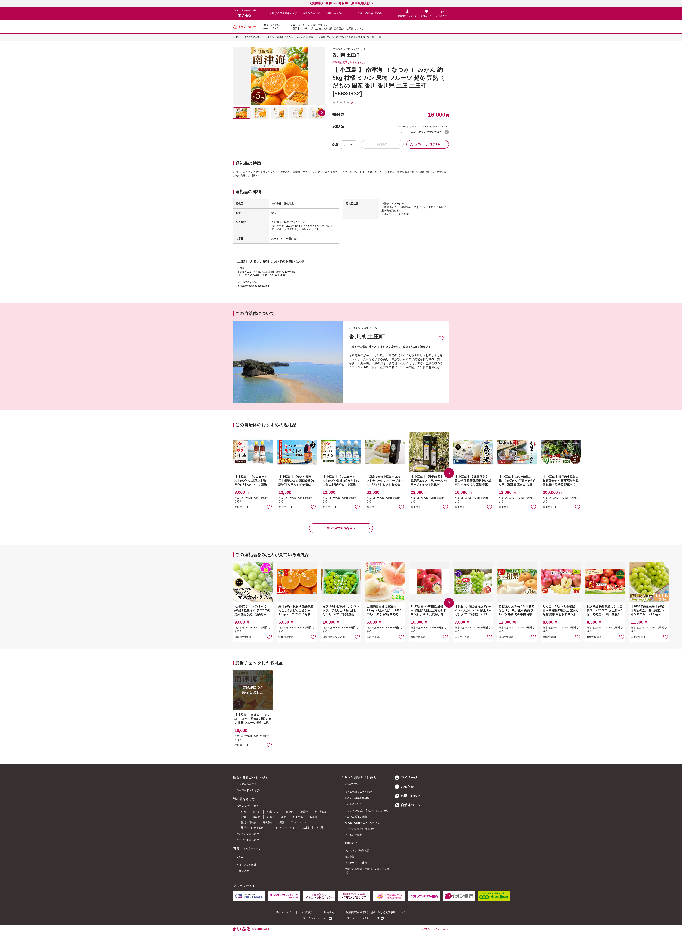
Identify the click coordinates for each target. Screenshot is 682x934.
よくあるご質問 (353, 835)
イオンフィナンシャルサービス (362, 918)
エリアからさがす (246, 784)
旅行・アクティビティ (253, 827)
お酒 (243, 817)
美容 (281, 822)
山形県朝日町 (374, 636)
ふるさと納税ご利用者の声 (359, 829)
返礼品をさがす (311, 13)
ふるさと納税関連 (246, 864)
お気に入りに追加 (441, 338)
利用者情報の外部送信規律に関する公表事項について (375, 912)
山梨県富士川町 (243, 636)
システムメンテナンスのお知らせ (309, 24)
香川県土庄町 (241, 507)
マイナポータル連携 (356, 862)
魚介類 (256, 811)
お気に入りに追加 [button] (269, 506)
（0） (356, 102)
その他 (319, 827)
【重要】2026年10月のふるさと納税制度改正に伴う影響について (326, 28)
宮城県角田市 (506, 636)
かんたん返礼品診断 (356, 816)
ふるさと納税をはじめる (368, 13)
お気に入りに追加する (427, 144)
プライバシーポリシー (315, 918)
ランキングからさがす (249, 833)
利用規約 (329, 912)
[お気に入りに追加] (441, 338)
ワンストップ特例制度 (357, 850)
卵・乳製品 (321, 811)
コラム (240, 857)
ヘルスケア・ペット (284, 827)
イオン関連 (243, 870)
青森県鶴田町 (550, 636)
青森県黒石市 (418, 636)
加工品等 (298, 817)
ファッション (298, 822)
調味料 (313, 817)
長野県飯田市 (594, 636)
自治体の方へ (410, 805)
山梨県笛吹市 (638, 636)
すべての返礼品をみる (341, 528)
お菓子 (270, 817)
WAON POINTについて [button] (447, 132)
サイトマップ (283, 912)
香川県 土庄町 (345, 55)
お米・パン (273, 811)
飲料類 (256, 817)
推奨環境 (307, 912)
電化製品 (268, 822)
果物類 (290, 811)
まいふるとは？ (353, 804)
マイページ (409, 777)
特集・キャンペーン (337, 13)
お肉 (243, 811)
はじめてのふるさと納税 (358, 792)
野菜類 (304, 811)
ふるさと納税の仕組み (357, 798)
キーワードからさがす (249, 790)
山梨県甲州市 (462, 636)
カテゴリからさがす (248, 805)
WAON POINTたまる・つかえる (362, 822)
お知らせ (407, 786)
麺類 (283, 817)
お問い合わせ (410, 796)
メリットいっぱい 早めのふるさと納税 (366, 810)
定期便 (305, 827)
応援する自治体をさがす (283, 13)
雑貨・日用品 (248, 822)
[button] (321, 112)
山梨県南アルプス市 (334, 636)
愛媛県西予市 (285, 636)
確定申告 (349, 856)
